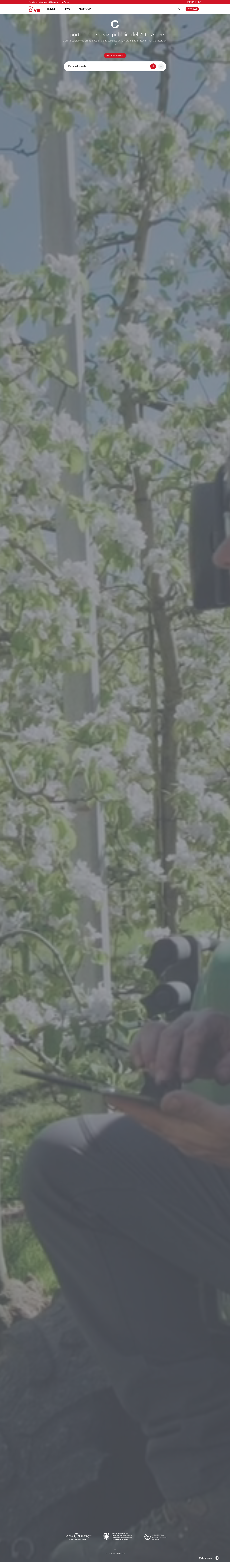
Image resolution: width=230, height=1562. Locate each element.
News (67, 9)
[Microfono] (153, 66)
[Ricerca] (179, 9)
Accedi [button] (193, 9)
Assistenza (85, 9)
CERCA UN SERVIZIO (115, 55)
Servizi (51, 9)
